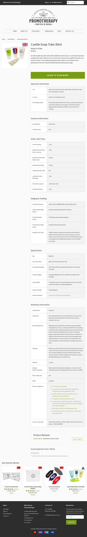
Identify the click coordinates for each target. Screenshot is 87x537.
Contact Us (69, 31)
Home (15, 31)
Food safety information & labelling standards (64, 408)
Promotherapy (42, 529)
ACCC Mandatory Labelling (59, 386)
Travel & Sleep (11, 39)
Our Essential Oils (28, 518)
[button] (8, 489)
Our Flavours (27, 522)
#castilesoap (35, 453)
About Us (24, 31)
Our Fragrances (28, 520)
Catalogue (36, 31)
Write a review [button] (77, 439)
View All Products (7, 513)
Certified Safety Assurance (30, 511)
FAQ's (59, 31)
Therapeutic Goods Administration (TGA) (63, 399)
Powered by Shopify (51, 529)
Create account (57, 2)
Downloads (49, 31)
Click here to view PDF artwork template (59, 295)
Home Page (5, 509)
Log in (47, 2)
